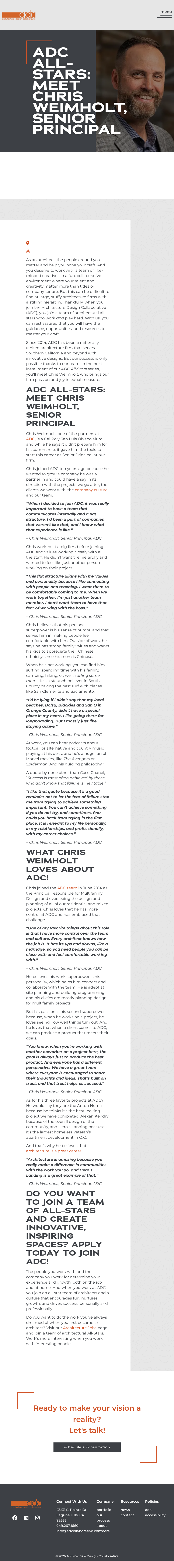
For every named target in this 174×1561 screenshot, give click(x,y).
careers (103, 1531)
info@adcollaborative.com (79, 1531)
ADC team (67, 888)
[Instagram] (37, 1518)
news (125, 1510)
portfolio (104, 1510)
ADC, (31, 439)
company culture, (91, 490)
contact (127, 1515)
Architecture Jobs (80, 1328)
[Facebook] (15, 1518)
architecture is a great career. (54, 1151)
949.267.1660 (67, 1526)
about (102, 1526)
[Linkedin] (26, 1518)
